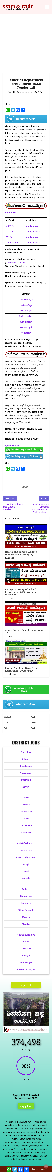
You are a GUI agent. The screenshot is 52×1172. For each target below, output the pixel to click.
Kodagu (26, 955)
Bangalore (26, 752)
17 (38, 1029)
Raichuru (26, 903)
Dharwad (26, 779)
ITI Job (6, 722)
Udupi (26, 871)
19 (42, 1029)
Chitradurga (26, 832)
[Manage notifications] (46, 1166)
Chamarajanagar (26, 969)
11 (25, 1029)
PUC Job (7, 728)
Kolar (26, 941)
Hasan (26, 818)
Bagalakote (26, 766)
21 (46, 1029)
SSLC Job (7, 717)
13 (29, 1029)
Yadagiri (26, 864)
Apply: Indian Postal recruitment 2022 (24, 631)
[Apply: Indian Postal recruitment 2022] (26, 613)
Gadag (26, 797)
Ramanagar (26, 962)
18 (40, 1029)
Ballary (26, 889)
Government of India (15, 262)
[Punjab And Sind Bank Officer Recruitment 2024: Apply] (26, 651)
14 (31, 1029)
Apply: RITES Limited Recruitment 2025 (26, 1096)
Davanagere (26, 850)
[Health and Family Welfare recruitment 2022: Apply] (26, 536)
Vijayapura (25, 773)
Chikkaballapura (26, 843)
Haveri (25, 786)
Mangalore (26, 811)
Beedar (26, 804)
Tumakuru (26, 948)
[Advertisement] (26, 41)
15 (33, 1029)
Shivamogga (25, 825)
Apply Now (26, 1106)
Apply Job (26, 985)
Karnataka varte (24, 92)
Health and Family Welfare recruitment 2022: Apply (21, 553)
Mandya (26, 924)
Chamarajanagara (25, 857)
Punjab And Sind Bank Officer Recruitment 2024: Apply (22, 669)
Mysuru (26, 917)
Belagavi (26, 759)
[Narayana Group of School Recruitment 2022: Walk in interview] (26, 573)
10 (23, 1029)
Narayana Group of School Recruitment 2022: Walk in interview (20, 592)
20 (44, 1029)
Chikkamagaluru (26, 934)
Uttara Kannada (26, 910)
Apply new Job (12, 445)
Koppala (26, 878)
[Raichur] (26, 1032)
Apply (33, 717)
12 (27, 1029)
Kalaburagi (26, 896)
